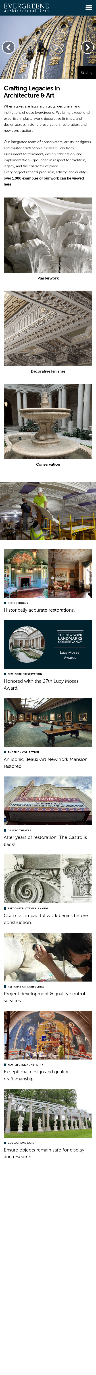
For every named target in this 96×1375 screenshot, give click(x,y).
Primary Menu (89, 7)
